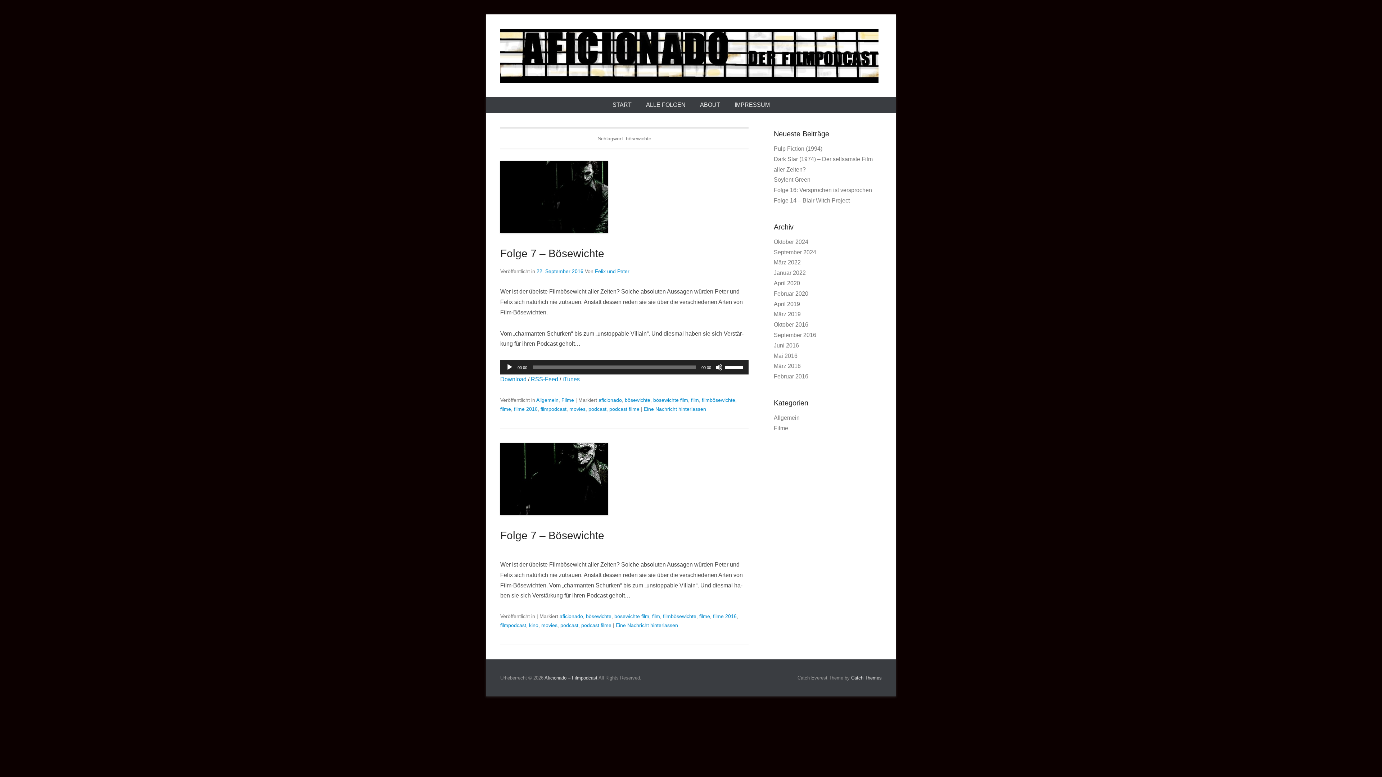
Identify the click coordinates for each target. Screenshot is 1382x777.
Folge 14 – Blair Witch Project (812, 200)
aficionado (610, 400)
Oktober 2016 (791, 325)
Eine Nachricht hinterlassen (675, 409)
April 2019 (787, 304)
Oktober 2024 (791, 242)
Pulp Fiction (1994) (798, 149)
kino (533, 625)
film (695, 400)
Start (622, 105)
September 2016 (795, 335)
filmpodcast (553, 409)
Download (513, 379)
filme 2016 (526, 409)
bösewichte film (670, 400)
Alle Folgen (666, 105)
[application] (624, 367)
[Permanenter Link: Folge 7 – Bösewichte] (624, 197)
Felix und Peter (612, 271)
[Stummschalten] (719, 367)
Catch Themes (866, 678)
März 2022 (787, 262)
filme (505, 409)
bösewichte (637, 400)
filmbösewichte (718, 400)
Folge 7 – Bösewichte (552, 253)
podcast (597, 409)
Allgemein (547, 400)
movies (577, 409)
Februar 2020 (791, 294)
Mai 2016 (786, 356)
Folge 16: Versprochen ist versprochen (823, 190)
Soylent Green (792, 180)
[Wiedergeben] (509, 367)
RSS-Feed (544, 379)
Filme (567, 400)
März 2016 (787, 366)
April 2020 (787, 283)
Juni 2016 (786, 345)
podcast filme (624, 409)
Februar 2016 (791, 376)
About (710, 105)
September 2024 (795, 252)
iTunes (571, 379)
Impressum (752, 105)
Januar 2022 (790, 273)
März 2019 (787, 314)
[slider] (735, 366)
